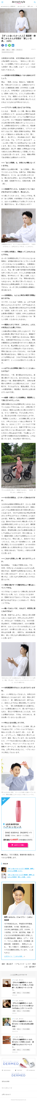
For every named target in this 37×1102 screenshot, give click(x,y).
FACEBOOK (31, 1070)
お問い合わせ (5, 1094)
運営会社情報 (5, 1081)
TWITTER (19, 1070)
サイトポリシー (6, 1088)
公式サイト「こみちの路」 (14, 956)
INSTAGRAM (7, 1070)
